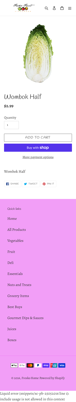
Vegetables (15, 240)
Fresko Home (30, 378)
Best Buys (14, 306)
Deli (10, 262)
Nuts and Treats (19, 284)
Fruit (11, 251)
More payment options (38, 157)
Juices (11, 328)
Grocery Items (18, 295)
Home (12, 218)
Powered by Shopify (52, 378)
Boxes (11, 339)
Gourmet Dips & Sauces (25, 317)
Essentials (15, 273)
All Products (16, 229)
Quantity (10, 117)
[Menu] (70, 8)
